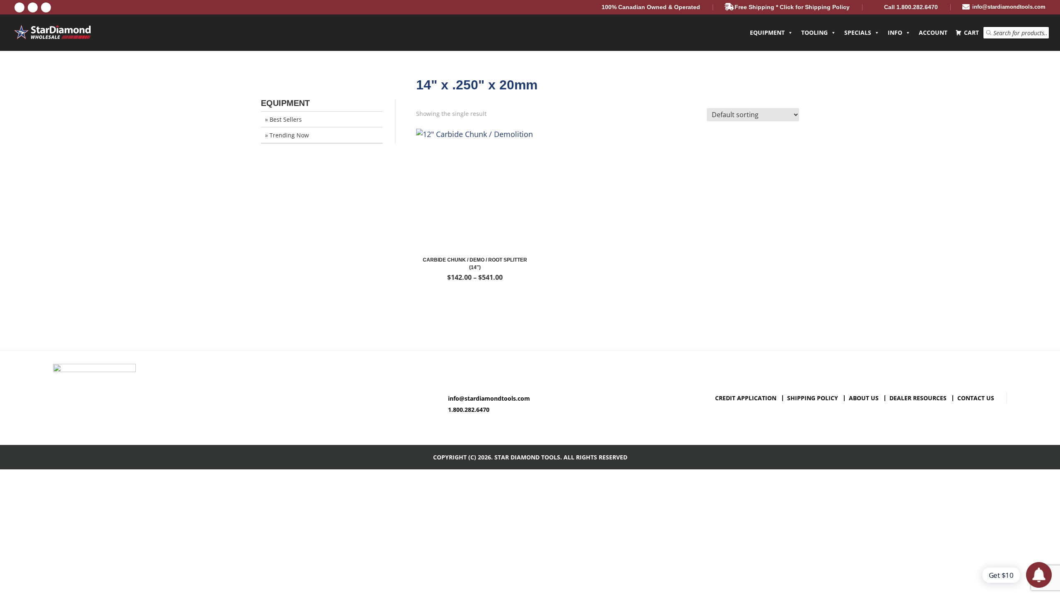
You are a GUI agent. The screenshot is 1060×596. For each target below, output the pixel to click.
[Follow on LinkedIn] (33, 7)
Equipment (767, 32)
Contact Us (975, 398)
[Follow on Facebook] (19, 7)
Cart (971, 32)
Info (895, 32)
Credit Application (745, 398)
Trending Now (289, 135)
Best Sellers (286, 119)
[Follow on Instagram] (46, 7)
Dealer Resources (918, 398)
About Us (864, 398)
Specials (857, 32)
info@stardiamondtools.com (489, 398)
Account (933, 32)
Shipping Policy (812, 398)
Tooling (814, 32)
